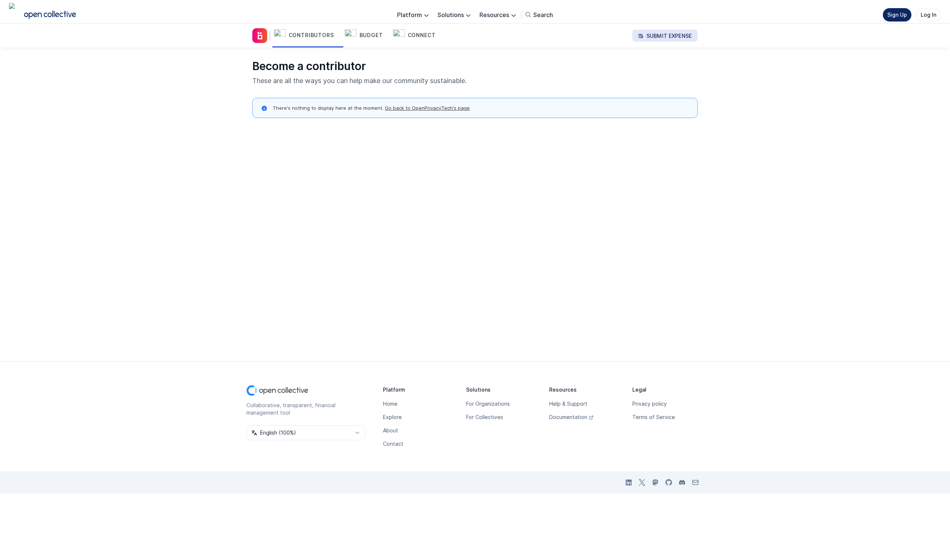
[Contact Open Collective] (695, 482)
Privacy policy (649, 403)
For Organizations (488, 403)
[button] (307, 35)
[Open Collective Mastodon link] (655, 482)
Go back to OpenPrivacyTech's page (427, 108)
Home (390, 403)
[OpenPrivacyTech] (261, 35)
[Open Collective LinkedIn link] (628, 482)
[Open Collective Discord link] (682, 482)
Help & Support (568, 403)
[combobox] (305, 432)
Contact (393, 444)
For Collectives (484, 417)
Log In (928, 14)
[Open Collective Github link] (669, 482)
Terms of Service (653, 417)
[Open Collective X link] (642, 482)
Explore (392, 417)
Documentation (568, 417)
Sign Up (897, 14)
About (390, 430)
